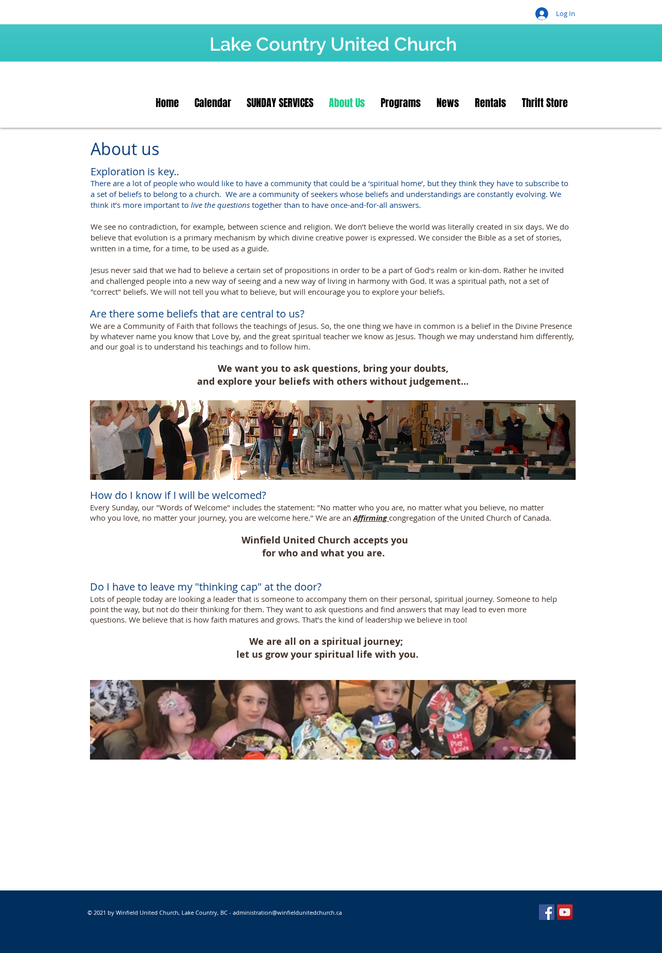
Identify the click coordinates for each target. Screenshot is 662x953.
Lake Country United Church (333, 44)
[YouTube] (565, 912)
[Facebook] (546, 912)
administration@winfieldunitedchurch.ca (287, 912)
